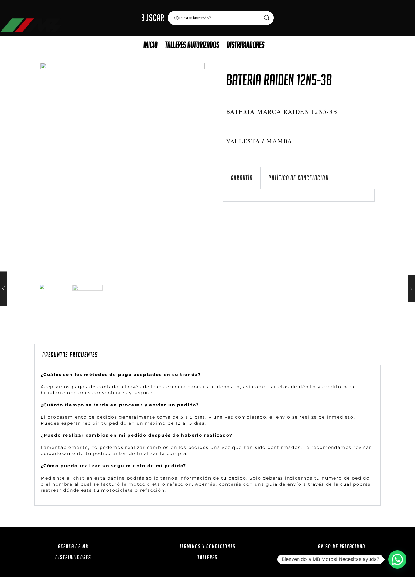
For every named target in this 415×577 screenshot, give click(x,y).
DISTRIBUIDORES (246, 44)
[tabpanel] (299, 195)
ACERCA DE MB (73, 546)
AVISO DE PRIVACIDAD (341, 546)
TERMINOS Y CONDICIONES (208, 546)
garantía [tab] (242, 178)
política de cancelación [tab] (298, 178)
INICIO (150, 44)
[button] (397, 559)
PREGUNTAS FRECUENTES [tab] (70, 354)
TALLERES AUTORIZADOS (192, 44)
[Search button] (267, 18)
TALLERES (207, 557)
